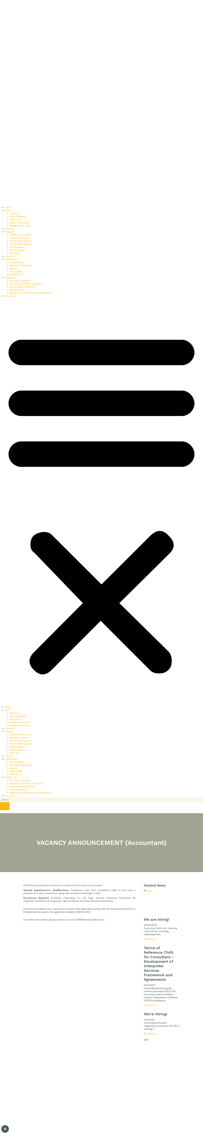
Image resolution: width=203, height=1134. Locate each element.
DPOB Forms (16, 274)
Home (8, 207)
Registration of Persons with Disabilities (30, 292)
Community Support (20, 240)
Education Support (19, 237)
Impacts (9, 256)
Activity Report (17, 262)
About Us (14, 213)
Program (9, 231)
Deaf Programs (17, 250)
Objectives (15, 219)
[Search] (5, 806)
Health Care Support (20, 234)
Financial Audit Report (20, 265)
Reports (13, 268)
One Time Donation (19, 280)
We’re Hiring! (155, 1014)
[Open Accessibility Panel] (5, 1129)
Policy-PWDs (16, 271)
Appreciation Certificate (22, 286)
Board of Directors (19, 222)
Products (9, 228)
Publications (11, 259)
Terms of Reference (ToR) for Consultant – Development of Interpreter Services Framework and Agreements (159, 964)
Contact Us (11, 295)
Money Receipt (17, 289)
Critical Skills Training (20, 244)
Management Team (19, 225)
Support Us (11, 277)
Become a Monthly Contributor (26, 283)
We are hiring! (156, 919)
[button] (101, 501)
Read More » (150, 939)
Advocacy (14, 253)
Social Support (17, 247)
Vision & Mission (18, 216)
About (8, 210)
